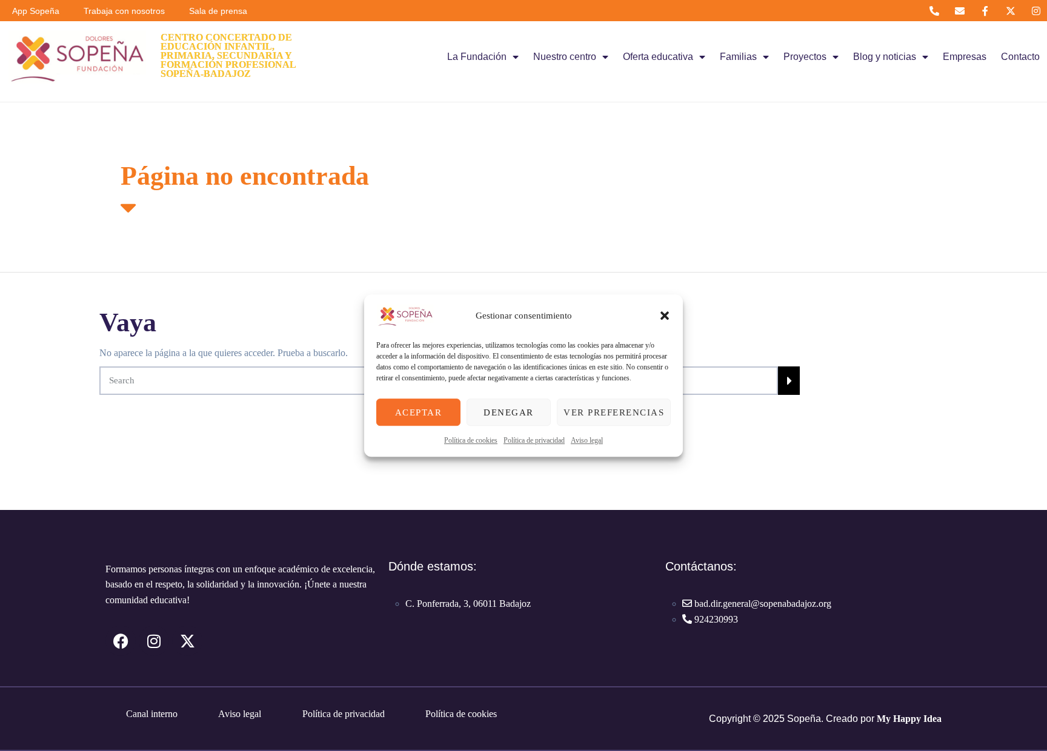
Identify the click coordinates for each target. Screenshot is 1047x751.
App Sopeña (35, 11)
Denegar (509, 412)
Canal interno (152, 714)
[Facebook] (120, 641)
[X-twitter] (1011, 10)
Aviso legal (587, 440)
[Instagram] (1036, 10)
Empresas (964, 56)
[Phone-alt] (934, 10)
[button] (665, 315)
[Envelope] (959, 10)
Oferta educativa (658, 56)
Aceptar (418, 412)
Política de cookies (470, 440)
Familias (738, 56)
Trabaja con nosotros (124, 11)
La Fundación (477, 56)
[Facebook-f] (984, 10)
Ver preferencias (613, 412)
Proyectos (804, 56)
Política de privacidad (534, 440)
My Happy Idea (909, 718)
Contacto (1020, 56)
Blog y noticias (884, 56)
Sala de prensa (218, 11)
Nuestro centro (564, 56)
